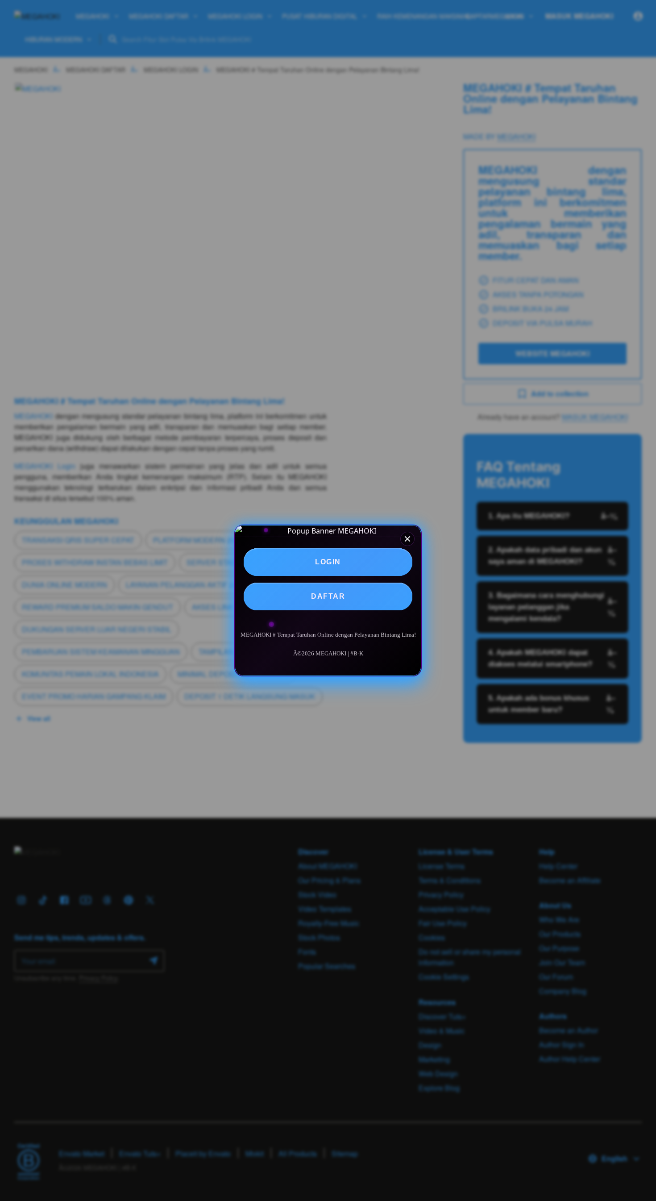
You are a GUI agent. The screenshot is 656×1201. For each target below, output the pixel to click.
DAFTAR (328, 596)
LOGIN (328, 562)
